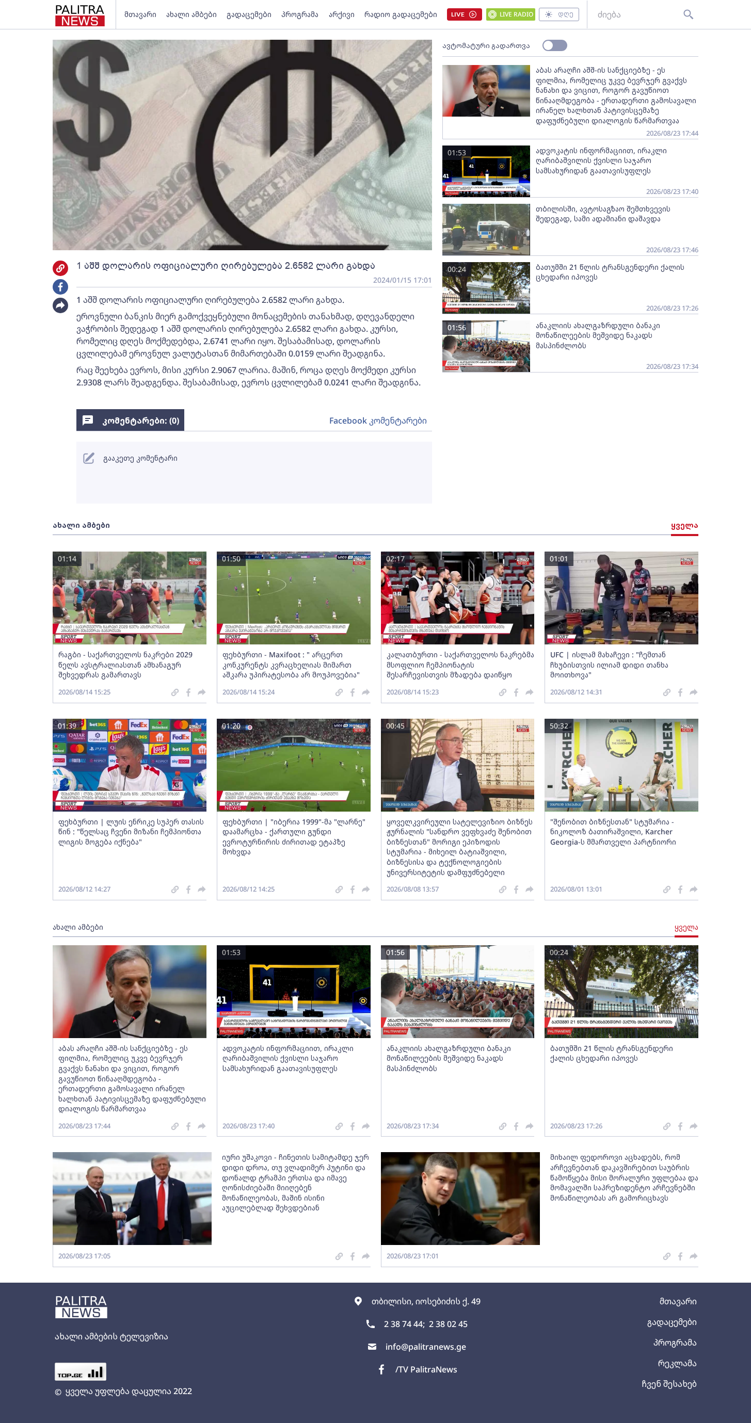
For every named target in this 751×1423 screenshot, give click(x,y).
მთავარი (140, 14)
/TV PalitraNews (426, 1369)
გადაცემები (249, 14)
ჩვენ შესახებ (669, 1383)
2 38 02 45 (448, 1324)
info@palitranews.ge (426, 1346)
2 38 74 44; (404, 1324)
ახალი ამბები (191, 14)
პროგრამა (299, 14)
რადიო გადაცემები (400, 14)
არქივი (342, 14)
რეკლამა (677, 1363)
